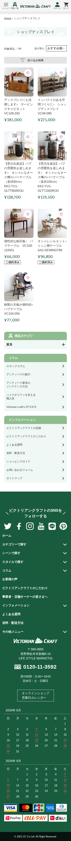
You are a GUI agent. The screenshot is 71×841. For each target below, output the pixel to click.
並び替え (39, 48)
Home (7, 18)
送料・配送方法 (12, 622)
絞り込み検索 (36, 60)
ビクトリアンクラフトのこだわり (25, 588)
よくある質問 (11, 614)
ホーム (6, 535)
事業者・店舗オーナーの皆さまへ (25, 596)
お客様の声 (9, 579)
